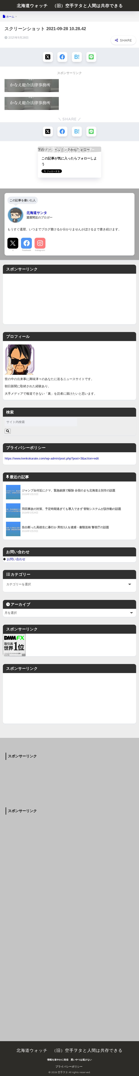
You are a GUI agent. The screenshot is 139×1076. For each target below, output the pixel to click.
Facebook (26, 250)
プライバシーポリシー (69, 1066)
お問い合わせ (16, 559)
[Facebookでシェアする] (62, 57)
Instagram (40, 250)
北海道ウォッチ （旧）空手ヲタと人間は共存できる (70, 5)
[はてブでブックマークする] (77, 57)
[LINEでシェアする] (91, 57)
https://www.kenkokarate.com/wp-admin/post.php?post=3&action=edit (52, 458)
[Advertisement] (69, 299)
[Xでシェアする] (48, 57)
